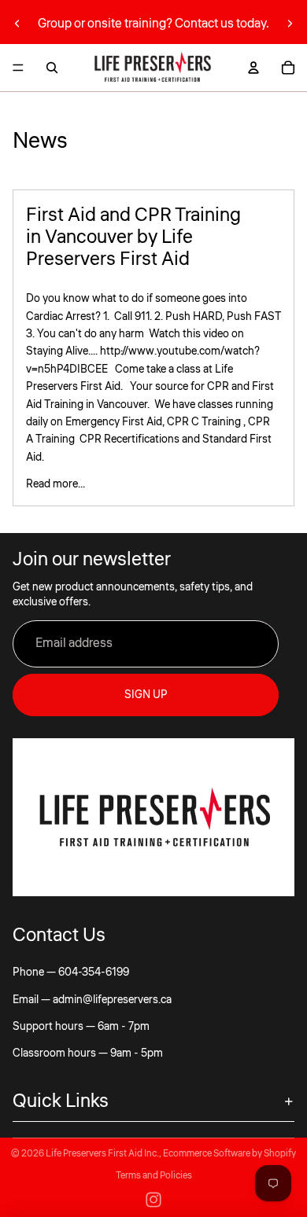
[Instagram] (153, 1199)
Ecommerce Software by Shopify (229, 1153)
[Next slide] (289, 23)
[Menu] (18, 68)
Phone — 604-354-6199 (71, 972)
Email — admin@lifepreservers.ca (92, 1000)
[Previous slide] (17, 23)
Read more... (55, 484)
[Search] (52, 67)
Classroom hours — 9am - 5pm (88, 1053)
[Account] (253, 67)
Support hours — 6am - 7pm (81, 1027)
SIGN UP (146, 695)
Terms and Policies (154, 1175)
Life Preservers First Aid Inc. (102, 1153)
